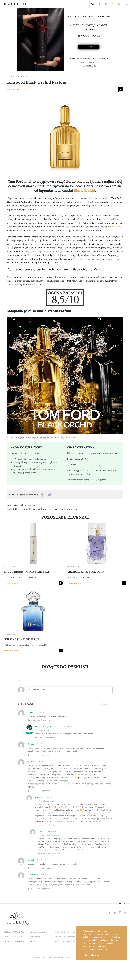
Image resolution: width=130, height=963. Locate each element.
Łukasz (52, 730)
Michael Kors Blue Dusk (85, 572)
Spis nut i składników (65, 936)
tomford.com (71, 437)
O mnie (32, 941)
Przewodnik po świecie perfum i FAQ (72, 932)
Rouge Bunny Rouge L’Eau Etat (27, 572)
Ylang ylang (73, 509)
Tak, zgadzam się (92, 955)
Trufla (62, 509)
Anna (40, 831)
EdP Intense (116, 226)
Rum (43, 509)
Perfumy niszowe (17, 89)
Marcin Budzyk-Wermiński (47, 727)
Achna (52, 801)
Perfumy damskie (11, 651)
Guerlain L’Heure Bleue (21, 639)
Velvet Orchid (80, 259)
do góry (122, 903)
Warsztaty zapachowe (39, 932)
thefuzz (56, 835)
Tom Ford (52, 509)
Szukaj (92, 4)
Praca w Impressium (64, 941)
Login (20, 680)
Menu (127, 4)
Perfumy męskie (74, 583)
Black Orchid (84, 190)
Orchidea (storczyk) (29, 509)
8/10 (14, 509)
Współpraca (34, 936)
